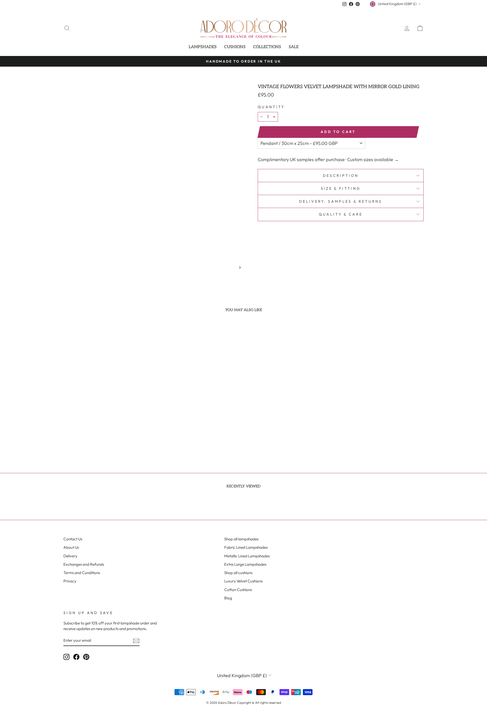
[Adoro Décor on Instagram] (66, 657)
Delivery (70, 556)
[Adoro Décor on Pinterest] (86, 657)
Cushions (235, 47)
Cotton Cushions (238, 589)
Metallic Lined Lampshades (247, 556)
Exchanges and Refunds (83, 564)
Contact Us (72, 539)
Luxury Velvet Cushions (243, 581)
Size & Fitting (340, 188)
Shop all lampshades (241, 539)
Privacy (69, 581)
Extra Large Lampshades (245, 564)
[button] (97, 429)
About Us (71, 547)
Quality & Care (340, 214)
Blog (228, 598)
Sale (294, 47)
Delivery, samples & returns (340, 201)
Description (341, 175)
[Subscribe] (136, 640)
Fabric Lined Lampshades (246, 547)
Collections (267, 47)
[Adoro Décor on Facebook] (76, 657)
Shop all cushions (238, 572)
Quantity (271, 107)
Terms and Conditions (81, 572)
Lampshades (203, 47)
